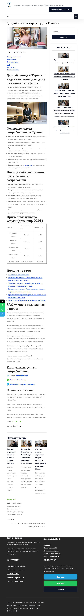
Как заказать (11, 67)
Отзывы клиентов (13, 70)
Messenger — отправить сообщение (22, 384)
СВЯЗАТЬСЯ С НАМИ (59, 9)
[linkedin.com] (16, 422)
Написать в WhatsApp (18, 380)
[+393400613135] (2, 305)
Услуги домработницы (14, 57)
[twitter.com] (20, 422)
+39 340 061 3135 (13, 574)
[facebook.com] (12, 422)
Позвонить (60, 589)
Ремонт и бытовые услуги (52, 554)
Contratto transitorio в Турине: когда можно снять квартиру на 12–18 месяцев (26, 456)
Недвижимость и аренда (51, 551)
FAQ (8, 65)
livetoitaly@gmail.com (15, 578)
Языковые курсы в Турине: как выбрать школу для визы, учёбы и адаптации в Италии (40, 459)
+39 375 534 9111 (22, 376)
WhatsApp (60, 583)
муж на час (28, 165)
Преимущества (11, 59)
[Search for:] (63, 32)
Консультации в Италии (51, 556)
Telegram (60, 577)
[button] (8, 16)
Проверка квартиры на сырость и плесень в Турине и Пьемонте (11, 456)
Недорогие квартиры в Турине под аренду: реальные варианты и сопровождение (64, 130)
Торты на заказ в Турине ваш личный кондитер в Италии (26, 300)
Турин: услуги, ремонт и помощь (18, 275)
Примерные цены (12, 62)
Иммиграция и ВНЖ (50, 548)
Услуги (19, 426)
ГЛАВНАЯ (47, 545)
